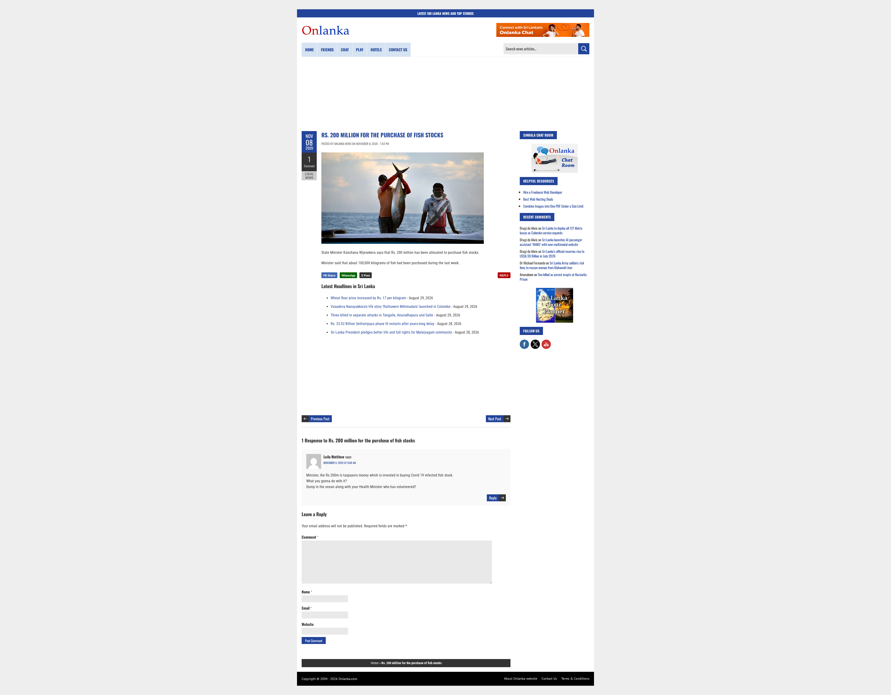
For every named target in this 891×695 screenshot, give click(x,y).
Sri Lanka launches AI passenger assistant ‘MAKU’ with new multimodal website (551, 242)
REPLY (504, 275)
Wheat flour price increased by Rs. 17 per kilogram (368, 298)
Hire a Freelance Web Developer (542, 192)
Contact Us (549, 678)
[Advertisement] (445, 93)
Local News (309, 176)
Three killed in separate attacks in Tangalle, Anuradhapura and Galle (382, 315)
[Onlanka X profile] (535, 341)
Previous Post (320, 419)
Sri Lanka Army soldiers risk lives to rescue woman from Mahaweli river (552, 265)
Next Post (494, 419)
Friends (327, 49)
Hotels (376, 49)
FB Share (329, 275)
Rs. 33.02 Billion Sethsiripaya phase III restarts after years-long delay (382, 324)
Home (309, 49)
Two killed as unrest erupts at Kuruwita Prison (553, 277)
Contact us (398, 49)
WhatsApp (348, 275)
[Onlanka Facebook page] (524, 341)
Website (308, 624)
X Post (365, 275)
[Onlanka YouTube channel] (546, 341)
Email (307, 608)
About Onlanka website (520, 678)
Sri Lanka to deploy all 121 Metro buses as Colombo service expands (551, 230)
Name (307, 592)
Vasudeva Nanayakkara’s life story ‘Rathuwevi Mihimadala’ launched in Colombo (390, 306)
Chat (345, 49)
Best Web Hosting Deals (538, 199)
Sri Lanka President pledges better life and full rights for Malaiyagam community (391, 332)
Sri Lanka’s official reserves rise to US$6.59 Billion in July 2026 (552, 253)
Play (359, 49)
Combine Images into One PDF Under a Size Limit (553, 206)
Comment (309, 166)
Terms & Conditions (575, 678)
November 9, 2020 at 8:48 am (339, 463)
